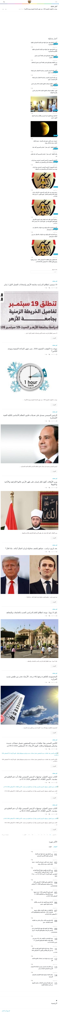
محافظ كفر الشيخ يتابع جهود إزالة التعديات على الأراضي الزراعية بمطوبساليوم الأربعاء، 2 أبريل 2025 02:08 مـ (44, 930)
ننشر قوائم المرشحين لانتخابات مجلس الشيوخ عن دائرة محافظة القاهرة (44, 983)
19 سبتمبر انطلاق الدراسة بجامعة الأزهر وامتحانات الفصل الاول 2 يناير (30, 285)
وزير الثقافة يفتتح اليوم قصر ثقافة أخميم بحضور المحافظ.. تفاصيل (44, 63)
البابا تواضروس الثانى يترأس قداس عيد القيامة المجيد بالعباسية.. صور (44, 921)
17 (29, 834)
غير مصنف (54, 281)
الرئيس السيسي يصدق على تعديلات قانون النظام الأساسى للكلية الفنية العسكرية (39, 9)
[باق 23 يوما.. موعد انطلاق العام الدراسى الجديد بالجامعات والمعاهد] (29, 638)
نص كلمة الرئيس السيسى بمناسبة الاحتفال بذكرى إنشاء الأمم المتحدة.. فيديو (44, 78)
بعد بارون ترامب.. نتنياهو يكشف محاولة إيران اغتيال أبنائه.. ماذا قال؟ (31, 548)
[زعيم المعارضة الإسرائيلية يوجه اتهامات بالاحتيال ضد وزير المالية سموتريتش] (44, 229)
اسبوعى (55, 846)
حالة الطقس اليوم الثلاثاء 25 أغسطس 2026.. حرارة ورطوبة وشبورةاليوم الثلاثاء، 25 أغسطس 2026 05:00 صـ (44, 260)
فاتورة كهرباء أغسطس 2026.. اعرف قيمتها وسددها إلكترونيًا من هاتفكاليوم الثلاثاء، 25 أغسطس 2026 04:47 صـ (45, 894)
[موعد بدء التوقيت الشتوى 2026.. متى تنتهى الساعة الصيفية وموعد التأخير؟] (29, 377)
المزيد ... (54, 338)
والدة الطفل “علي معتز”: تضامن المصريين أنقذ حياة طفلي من (44, 155)
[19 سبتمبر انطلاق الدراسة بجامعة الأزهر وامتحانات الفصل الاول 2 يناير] (29, 310)
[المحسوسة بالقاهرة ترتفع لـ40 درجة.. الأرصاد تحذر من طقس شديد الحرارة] (29, 705)
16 (32, 834)
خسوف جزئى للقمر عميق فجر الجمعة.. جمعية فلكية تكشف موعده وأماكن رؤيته (45, 142)
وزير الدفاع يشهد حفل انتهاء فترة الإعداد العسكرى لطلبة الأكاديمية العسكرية (44, 50)
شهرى (50, 846)
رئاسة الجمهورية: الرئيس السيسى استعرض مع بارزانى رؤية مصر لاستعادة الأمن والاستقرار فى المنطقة (45, 168)
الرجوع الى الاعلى (6, 1010)
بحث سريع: (54, 269)
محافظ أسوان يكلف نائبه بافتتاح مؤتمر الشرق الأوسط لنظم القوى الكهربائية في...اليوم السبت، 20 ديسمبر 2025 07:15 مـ (44, 221)
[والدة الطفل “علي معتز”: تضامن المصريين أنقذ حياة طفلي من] (44, 148)
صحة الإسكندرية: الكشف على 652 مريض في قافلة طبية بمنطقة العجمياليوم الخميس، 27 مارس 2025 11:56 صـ (44, 940)
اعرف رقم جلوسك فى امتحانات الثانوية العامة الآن (44, 959)
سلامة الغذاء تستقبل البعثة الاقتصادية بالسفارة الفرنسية (44, 975)
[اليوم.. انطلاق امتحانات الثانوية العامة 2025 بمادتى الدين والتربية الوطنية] (44, 85)
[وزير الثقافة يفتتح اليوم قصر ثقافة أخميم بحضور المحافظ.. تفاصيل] (44, 57)
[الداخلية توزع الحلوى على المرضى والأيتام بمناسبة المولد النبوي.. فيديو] (44, 104)
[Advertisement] (29, 23)
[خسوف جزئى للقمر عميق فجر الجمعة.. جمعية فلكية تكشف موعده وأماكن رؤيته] (44, 129)
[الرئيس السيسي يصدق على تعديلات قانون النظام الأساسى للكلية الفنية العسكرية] (29, 443)
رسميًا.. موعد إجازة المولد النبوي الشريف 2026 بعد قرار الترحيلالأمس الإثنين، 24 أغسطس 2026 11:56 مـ (44, 950)
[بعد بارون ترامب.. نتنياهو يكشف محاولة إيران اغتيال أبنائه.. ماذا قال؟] (29, 574)
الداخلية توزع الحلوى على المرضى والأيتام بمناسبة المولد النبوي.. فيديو (44, 116)
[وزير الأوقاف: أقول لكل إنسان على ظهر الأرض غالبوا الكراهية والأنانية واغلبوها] (29, 510)
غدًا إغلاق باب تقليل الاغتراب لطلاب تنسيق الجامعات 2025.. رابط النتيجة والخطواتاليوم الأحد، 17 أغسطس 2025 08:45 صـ (44, 912)
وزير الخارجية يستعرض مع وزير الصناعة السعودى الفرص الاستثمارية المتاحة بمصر (44, 967)
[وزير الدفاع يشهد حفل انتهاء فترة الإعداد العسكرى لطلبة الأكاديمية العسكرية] (44, 43)
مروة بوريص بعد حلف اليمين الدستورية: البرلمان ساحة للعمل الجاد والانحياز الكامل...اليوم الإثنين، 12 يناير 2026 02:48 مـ (44, 194)
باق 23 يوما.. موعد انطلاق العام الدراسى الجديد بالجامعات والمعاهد (31, 612)
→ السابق (55, 834)
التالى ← (24, 834)
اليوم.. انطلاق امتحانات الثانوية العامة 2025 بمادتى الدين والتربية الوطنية (44, 91)
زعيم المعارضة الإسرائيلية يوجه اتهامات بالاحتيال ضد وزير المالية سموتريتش (44, 235)
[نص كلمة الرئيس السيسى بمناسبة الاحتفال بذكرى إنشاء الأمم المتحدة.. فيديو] (44, 72)
